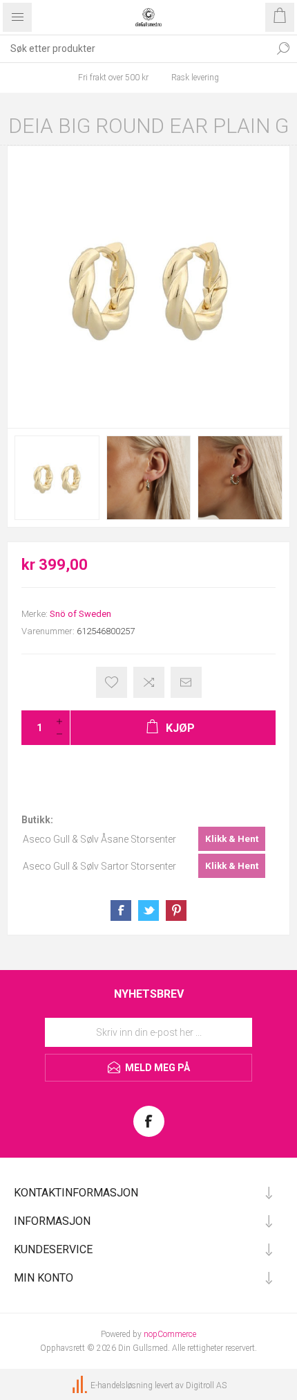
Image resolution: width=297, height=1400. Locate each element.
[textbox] (134, 48)
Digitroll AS (206, 1386)
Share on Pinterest (176, 910)
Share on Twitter (148, 910)
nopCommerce (170, 1334)
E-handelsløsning (121, 1386)
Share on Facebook (121, 910)
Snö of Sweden (80, 614)
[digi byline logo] (80, 1386)
